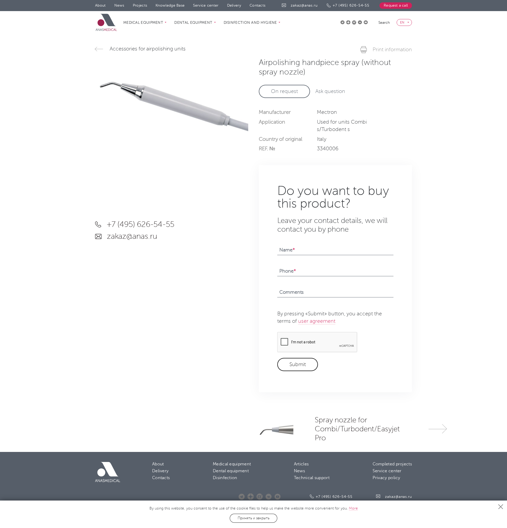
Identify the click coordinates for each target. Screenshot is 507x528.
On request (284, 91)
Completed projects (392, 464)
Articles (301, 464)
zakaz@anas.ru (304, 5)
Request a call (396, 5)
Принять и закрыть (253, 518)
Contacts (257, 5)
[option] (171, 104)
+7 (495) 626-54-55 (351, 5)
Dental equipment (193, 23)
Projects (140, 5)
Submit (297, 364)
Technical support (312, 477)
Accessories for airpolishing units (148, 49)
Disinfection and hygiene (251, 23)
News (119, 5)
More (353, 508)
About (100, 5)
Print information (392, 50)
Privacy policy (386, 477)
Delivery (234, 5)
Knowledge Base (170, 5)
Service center (205, 5)
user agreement (316, 321)
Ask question (330, 91)
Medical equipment (143, 23)
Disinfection (225, 477)
